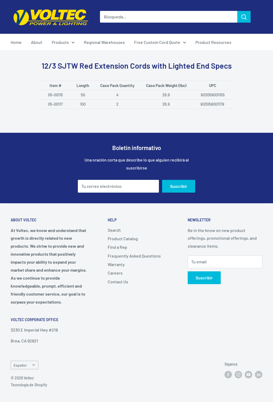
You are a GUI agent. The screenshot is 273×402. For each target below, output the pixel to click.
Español (20, 365)
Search (114, 230)
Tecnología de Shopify (29, 385)
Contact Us (118, 281)
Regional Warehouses (104, 42)
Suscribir (178, 186)
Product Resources (213, 42)
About (36, 42)
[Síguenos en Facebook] (228, 374)
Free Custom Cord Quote (157, 42)
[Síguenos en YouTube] (248, 374)
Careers (115, 272)
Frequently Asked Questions (134, 255)
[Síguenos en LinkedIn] (258, 374)
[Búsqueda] (244, 17)
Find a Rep (117, 247)
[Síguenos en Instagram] (238, 374)
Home (16, 42)
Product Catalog (123, 238)
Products (60, 42)
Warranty (116, 264)
